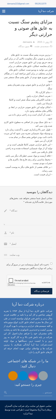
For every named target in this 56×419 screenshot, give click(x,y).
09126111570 (40, 4)
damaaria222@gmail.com (18, 4)
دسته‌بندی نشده (42, 46)
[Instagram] (33, 376)
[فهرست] (3, 11)
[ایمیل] (43, 376)
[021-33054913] (13, 376)
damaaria (27, 42)
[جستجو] (7, 392)
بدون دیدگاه (23, 46)
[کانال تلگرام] (23, 376)
